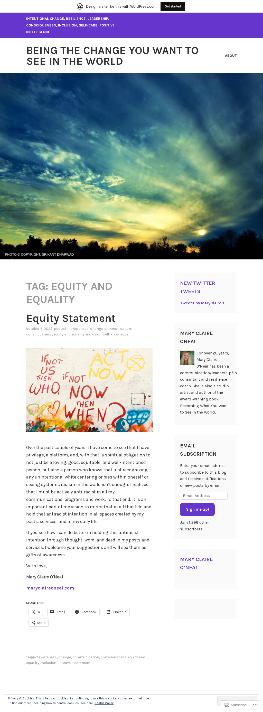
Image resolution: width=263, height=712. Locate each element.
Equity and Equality (68, 334)
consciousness (39, 334)
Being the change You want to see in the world (112, 56)
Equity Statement (71, 318)
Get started (173, 6)
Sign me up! (197, 509)
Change (96, 328)
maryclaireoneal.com (50, 588)
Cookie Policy (104, 703)
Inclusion (93, 334)
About (231, 55)
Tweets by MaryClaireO (202, 303)
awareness (48, 657)
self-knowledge (115, 334)
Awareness (79, 328)
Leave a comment (76, 663)
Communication (117, 328)
